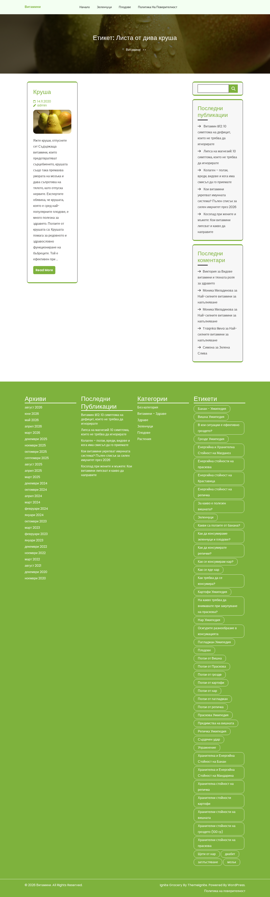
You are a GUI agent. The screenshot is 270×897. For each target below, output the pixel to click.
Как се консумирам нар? (215, 561)
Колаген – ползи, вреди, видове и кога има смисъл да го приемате (216, 176)
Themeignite (197, 885)
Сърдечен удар (209, 739)
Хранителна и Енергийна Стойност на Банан (216, 758)
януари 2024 (34, 515)
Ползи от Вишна (210, 658)
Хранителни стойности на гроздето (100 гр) (216, 829)
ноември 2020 (35, 578)
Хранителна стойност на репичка (216, 786)
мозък (231, 862)
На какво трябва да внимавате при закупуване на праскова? (217, 606)
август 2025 (33, 464)
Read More (44, 270)
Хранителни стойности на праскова (216, 843)
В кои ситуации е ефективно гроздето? (218, 428)
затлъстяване (208, 862)
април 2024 (33, 496)
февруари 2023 (36, 534)
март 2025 (32, 477)
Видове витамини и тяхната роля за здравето (216, 277)
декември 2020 (36, 572)
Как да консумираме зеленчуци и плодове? (214, 536)
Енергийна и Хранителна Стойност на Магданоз (216, 450)
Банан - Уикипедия (212, 408)
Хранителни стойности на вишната (216, 815)
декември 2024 (36, 483)
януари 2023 (34, 540)
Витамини (33, 7)
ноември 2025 (35, 445)
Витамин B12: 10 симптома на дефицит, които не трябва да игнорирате (102, 419)
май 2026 (32, 420)
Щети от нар (207, 854)
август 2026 (33, 407)
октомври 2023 (36, 521)
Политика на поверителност (157, 7)
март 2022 (32, 559)
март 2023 (32, 527)
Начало (84, 7)
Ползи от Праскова (212, 666)
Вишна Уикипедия (211, 417)
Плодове (125, 7)
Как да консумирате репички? (212, 550)
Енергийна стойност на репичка (215, 492)
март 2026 (32, 432)
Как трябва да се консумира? (210, 581)
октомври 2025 (36, 451)
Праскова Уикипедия (213, 715)
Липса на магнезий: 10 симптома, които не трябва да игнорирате (217, 157)
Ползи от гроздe (210, 674)
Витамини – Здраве (151, 413)
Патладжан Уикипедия (214, 642)
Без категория (147, 407)
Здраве (142, 420)
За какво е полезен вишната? (212, 506)
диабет (230, 854)
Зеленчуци (104, 7)
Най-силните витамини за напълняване (217, 334)
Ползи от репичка (211, 707)
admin (42, 105)
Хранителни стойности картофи (214, 801)
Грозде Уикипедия (211, 439)
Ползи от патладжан (213, 699)
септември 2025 (37, 458)
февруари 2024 (36, 508)
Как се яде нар (208, 569)
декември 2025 (36, 439)
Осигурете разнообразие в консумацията (217, 631)
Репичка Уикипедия (212, 731)
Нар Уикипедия (209, 620)
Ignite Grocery (171, 885)
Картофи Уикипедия (212, 592)
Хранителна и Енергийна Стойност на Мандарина (216, 772)
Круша (42, 92)
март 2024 (32, 502)
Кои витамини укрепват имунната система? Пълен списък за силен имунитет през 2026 (105, 455)
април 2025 (33, 470)
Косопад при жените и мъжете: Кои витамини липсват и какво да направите (106, 470)
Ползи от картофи (211, 682)
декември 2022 (36, 546)
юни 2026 (32, 413)
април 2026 (33, 426)
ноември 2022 (35, 553)
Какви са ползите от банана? (219, 525)
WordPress (236, 885)
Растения (144, 439)
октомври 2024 (36, 489)
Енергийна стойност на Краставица (215, 478)
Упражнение (207, 747)
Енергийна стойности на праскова (216, 464)
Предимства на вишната (216, 723)
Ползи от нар (207, 691)
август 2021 (33, 565)
